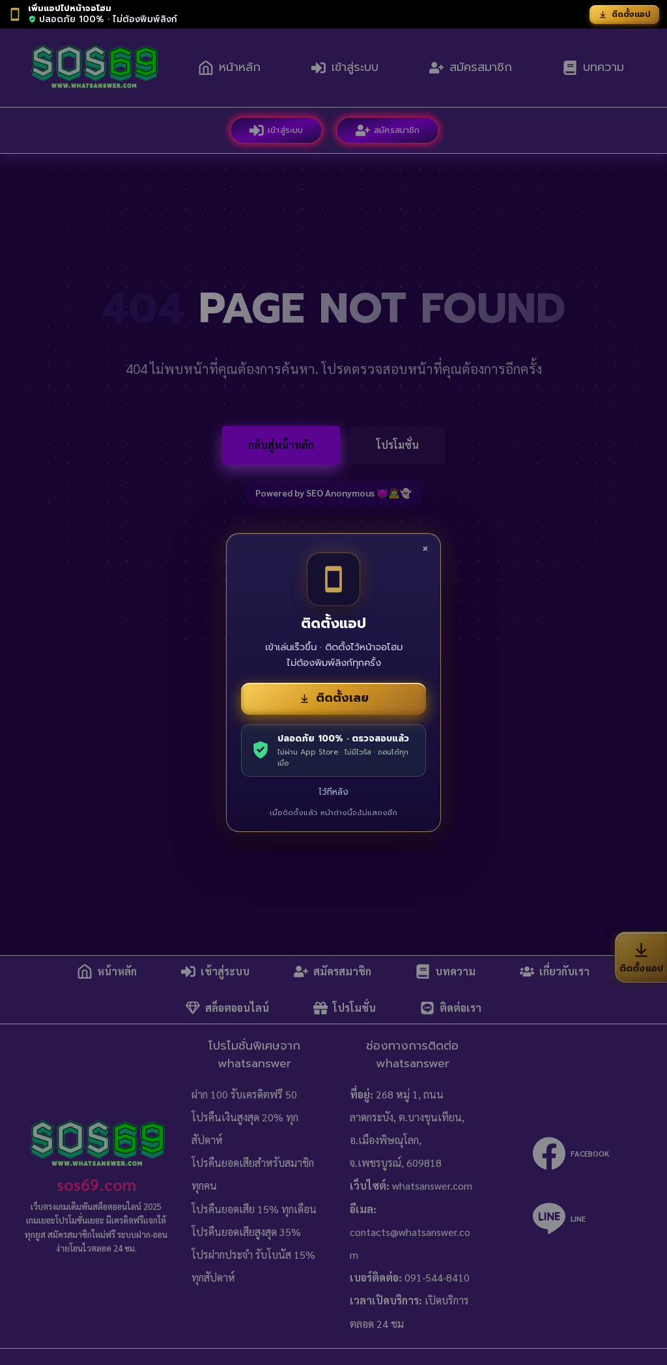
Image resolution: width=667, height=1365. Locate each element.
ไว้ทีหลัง (333, 792)
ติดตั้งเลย (342, 697)
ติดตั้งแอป (631, 14)
